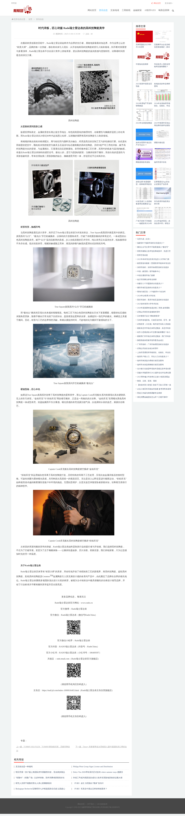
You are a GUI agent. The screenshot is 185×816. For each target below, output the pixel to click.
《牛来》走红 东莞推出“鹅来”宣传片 (88, 783)
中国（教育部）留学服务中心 (148, 271)
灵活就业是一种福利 (24, 767)
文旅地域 (114, 10)
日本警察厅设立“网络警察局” (148, 316)
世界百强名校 (142, 255)
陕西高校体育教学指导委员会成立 (150, 340)
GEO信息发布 (102, 804)
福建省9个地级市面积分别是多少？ (151, 243)
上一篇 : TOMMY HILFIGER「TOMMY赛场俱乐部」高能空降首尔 (43, 749)
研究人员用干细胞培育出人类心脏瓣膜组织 (34, 783)
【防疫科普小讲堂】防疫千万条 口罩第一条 (154, 385)
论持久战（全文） (144, 239)
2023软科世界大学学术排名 (148, 304)
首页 (30, 19)
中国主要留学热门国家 (146, 275)
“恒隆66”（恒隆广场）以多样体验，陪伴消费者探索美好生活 (40, 779)
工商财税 (126, 10)
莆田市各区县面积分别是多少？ (149, 288)
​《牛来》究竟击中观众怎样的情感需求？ (90, 789)
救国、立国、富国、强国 (147, 381)
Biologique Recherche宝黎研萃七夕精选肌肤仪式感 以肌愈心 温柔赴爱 (40, 790)
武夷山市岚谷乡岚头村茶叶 (147, 348)
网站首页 (92, 10)
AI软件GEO (150, 10)
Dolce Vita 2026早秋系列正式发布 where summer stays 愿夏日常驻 (98, 773)
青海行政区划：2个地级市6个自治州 (151, 292)
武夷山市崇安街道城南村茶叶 (148, 312)
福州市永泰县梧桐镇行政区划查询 (150, 365)
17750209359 (5, 815)
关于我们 (90, 804)
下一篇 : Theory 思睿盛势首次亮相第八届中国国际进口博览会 (101, 747)
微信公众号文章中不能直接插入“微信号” (153, 247)
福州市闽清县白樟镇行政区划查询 (150, 361)
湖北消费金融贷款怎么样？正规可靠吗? (152, 397)
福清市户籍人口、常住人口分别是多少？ (153, 356)
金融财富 (137, 10)
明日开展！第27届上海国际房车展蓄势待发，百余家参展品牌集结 (40, 773)
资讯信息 (103, 10)
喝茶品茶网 (163, 10)
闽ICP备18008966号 (113, 807)
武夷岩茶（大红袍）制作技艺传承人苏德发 (154, 324)
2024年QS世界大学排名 (146, 296)
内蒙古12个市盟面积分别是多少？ (150, 283)
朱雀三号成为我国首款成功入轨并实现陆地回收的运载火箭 (97, 778)
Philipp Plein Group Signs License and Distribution (93, 767)
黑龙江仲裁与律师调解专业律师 (149, 393)
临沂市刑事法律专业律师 (147, 279)
